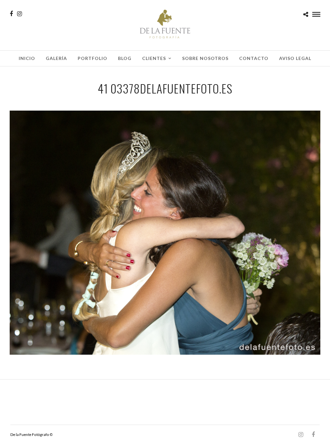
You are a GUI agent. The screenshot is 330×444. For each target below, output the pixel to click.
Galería (56, 58)
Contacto (253, 58)
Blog (124, 58)
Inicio (27, 58)
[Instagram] (19, 14)
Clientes (154, 58)
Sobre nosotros (205, 58)
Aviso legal (295, 58)
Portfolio (92, 58)
